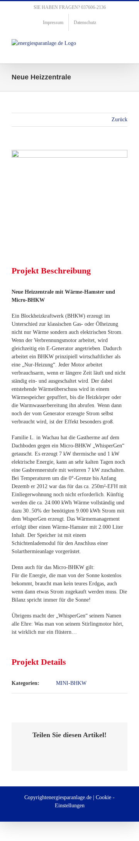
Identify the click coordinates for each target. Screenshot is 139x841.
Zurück (119, 119)
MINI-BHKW (71, 683)
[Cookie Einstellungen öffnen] (14, 831)
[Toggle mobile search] (110, 43)
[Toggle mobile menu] (124, 43)
